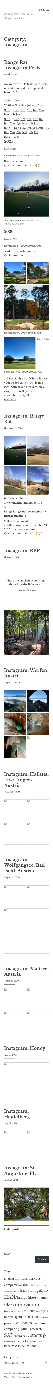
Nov (17, 105)
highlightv (23, 1298)
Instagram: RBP (22, 550)
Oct (28, 127)
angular (9, 1278)
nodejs (8, 1317)
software (20, 1336)
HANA (11, 1297)
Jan (18, 114)
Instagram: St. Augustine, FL (20, 1170)
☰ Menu (43, 10)
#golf (26, 395)
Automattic (27, 1377)
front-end (32, 1291)
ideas (9, 1305)
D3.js (20, 1285)
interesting (8, 1311)
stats (13, 1342)
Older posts (11, 1229)
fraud (23, 1290)
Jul (29, 105)
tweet (7, 1346)
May (41, 110)
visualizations (27, 1346)
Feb (12, 114)
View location (14, 220)
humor (43, 1297)
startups (7, 1342)
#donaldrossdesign (19, 251)
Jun (35, 110)
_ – (6, 9)
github (42, 1290)
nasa (38, 1311)
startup (38, 1335)
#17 (6, 378)
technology (23, 1341)
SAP (8, 1335)
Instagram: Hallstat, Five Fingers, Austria (26, 780)
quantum (24, 1323)
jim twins (17, 1311)
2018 (7, 118)
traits (34, 1342)
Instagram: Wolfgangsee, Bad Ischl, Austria (24, 865)
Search (7, 1254)
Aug (29, 110)
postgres (10, 1323)
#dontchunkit (13, 395)
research (36, 1329)
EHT (33, 1285)
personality (43, 1317)
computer (11, 1285)
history (33, 1297)
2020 (7, 105)
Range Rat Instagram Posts (22, 65)
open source (26, 1316)
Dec (17, 100)
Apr (34, 105)
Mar (40, 105)
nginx (44, 1311)
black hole (24, 1279)
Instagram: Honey (24, 1048)
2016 (7, 136)
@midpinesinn (13, 255)
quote (24, 1329)
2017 (7, 127)
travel (40, 1341)
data (26, 1285)
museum (30, 1311)
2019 (7, 110)
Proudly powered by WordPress (18, 1373)
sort (28, 1336)
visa (14, 1346)
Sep (23, 105)
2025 (7, 100)
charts (34, 1278)
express (16, 1291)
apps (17, 1279)
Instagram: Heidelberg (17, 1114)
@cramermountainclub (19, 165)
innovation (27, 1305)
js (22, 1311)
